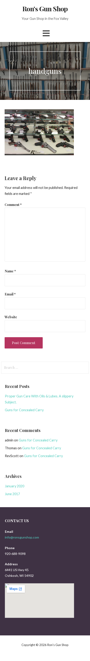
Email (10, 294)
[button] (46, 33)
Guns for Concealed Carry (24, 410)
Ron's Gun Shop (45, 8)
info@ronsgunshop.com (22, 537)
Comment (13, 204)
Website (11, 317)
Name (10, 271)
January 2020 (14, 486)
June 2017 (12, 494)
